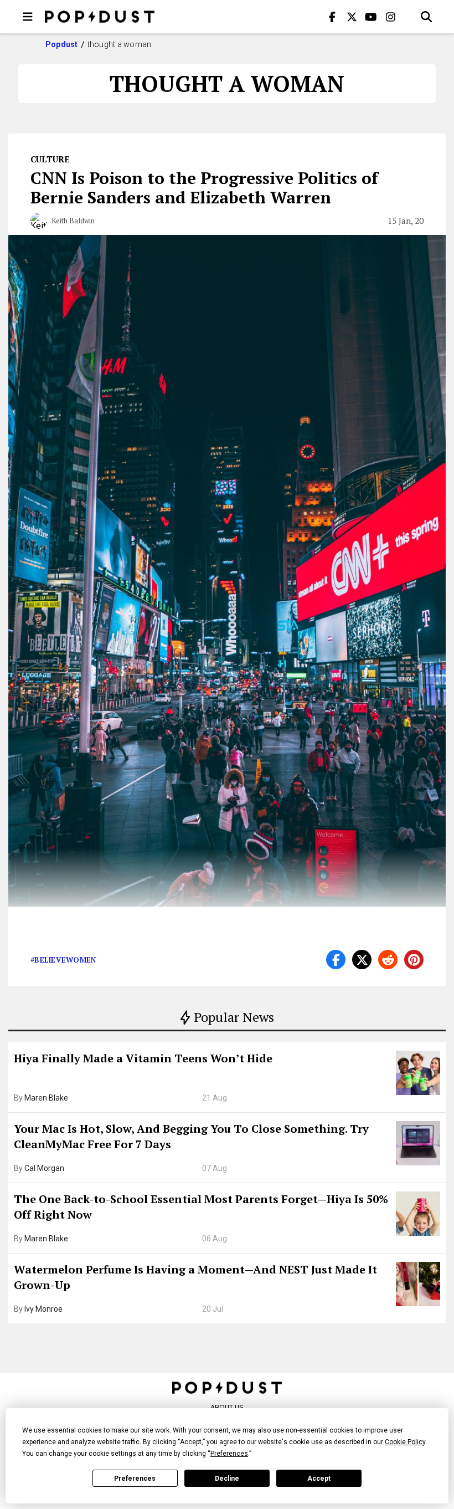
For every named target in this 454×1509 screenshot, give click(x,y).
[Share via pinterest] (414, 959)
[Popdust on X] (351, 16)
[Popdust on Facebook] (332, 16)
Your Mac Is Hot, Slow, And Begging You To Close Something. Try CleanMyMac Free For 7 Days (191, 1136)
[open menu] (27, 16)
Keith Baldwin (73, 221)
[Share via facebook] (335, 959)
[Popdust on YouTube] (371, 16)
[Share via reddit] (388, 959)
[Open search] (426, 16)
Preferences (135, 1478)
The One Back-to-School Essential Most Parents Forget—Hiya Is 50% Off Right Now (201, 1206)
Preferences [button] (229, 1453)
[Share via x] (362, 959)
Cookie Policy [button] (405, 1442)
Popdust (61, 44)
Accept (319, 1478)
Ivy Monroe (43, 1309)
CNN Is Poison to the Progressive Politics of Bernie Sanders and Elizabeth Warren (204, 187)
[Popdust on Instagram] (390, 16)
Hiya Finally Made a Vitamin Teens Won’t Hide (143, 1058)
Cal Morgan (44, 1168)
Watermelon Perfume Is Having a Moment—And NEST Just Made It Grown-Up (195, 1277)
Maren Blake (46, 1097)
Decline (227, 1478)
